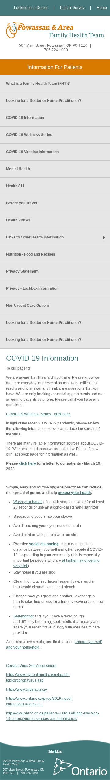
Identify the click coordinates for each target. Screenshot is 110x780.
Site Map (55, 752)
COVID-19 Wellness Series (29, 135)
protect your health (74, 493)
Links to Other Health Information (35, 237)
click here (27, 463)
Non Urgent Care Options (28, 305)
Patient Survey (72, 7)
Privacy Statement (22, 271)
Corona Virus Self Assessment (31, 666)
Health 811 (15, 186)
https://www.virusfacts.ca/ (26, 689)
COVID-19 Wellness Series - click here (38, 414)
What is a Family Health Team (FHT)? (38, 83)
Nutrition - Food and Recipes (30, 254)
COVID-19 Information (25, 118)
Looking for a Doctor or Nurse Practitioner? (43, 100)
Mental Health (18, 169)
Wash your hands (27, 502)
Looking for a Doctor (31, 7)
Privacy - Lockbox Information (32, 288)
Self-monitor (23, 616)
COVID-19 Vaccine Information (32, 152)
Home (102, 7)
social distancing (43, 544)
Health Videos (18, 220)
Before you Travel (21, 203)
